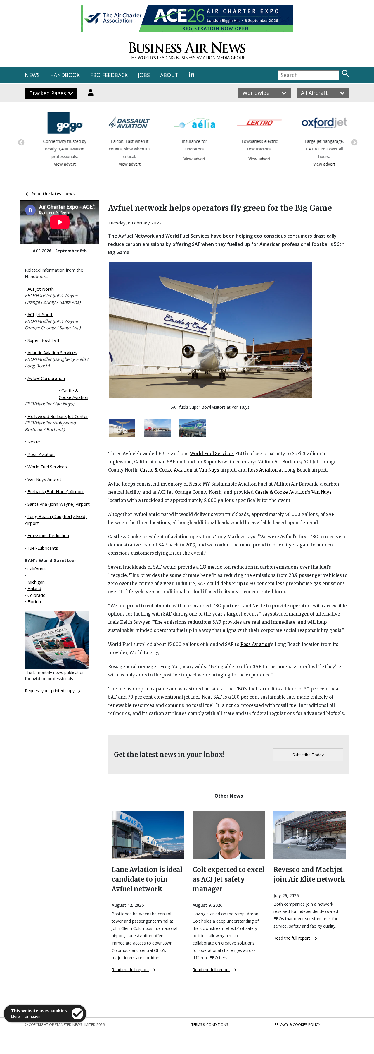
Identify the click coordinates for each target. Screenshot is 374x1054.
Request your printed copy (50, 690)
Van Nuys (209, 470)
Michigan (36, 582)
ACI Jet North (40, 289)
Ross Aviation (41, 454)
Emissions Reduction (48, 535)
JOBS (144, 74)
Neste (33, 442)
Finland (34, 588)
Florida (34, 601)
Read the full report (130, 969)
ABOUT (169, 74)
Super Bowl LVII (43, 340)
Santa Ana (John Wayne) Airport (58, 504)
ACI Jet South (40, 314)
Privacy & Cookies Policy (297, 1024)
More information (25, 1016)
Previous (20, 142)
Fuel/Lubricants (42, 548)
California (36, 569)
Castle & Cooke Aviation (166, 470)
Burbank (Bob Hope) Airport (55, 491)
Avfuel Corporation (46, 378)
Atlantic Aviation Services (52, 352)
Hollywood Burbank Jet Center (57, 416)
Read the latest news (53, 193)
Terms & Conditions (209, 1024)
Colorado (36, 595)
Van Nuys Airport (44, 479)
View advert (57, 164)
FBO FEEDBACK (109, 74)
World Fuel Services (47, 466)
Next (353, 142)
